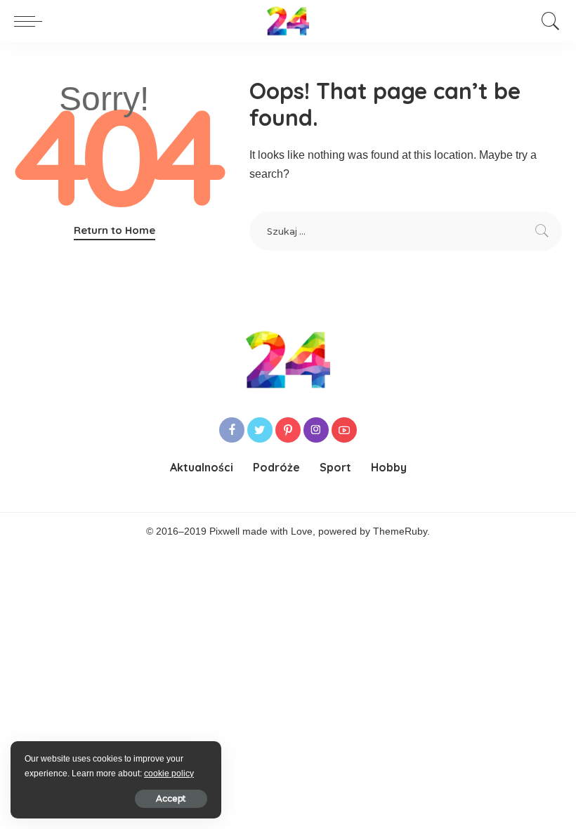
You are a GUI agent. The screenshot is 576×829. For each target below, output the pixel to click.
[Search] (547, 21)
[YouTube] (344, 430)
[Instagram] (316, 430)
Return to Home (114, 230)
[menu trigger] (31, 21)
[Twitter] (260, 430)
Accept (171, 798)
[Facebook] (231, 430)
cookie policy (169, 773)
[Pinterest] (288, 430)
